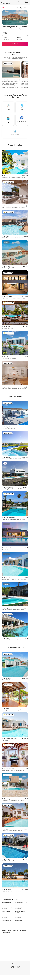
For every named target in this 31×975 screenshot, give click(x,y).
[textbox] (8, 39)
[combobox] (15, 34)
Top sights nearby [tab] (18, 902)
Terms (17, 967)
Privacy (12, 967)
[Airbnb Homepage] (3, 7)
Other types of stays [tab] (7, 902)
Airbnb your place (22, 8)
